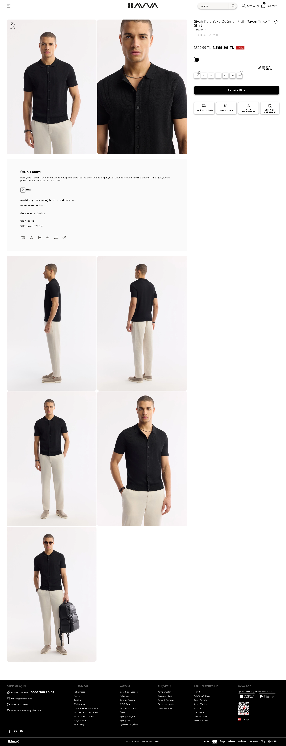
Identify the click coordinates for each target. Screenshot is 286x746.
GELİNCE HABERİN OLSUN (198, 72)
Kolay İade (124, 696)
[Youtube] (21, 731)
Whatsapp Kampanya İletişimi (26, 710)
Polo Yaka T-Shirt (201, 696)
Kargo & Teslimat (166, 700)
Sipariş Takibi (126, 720)
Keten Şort (198, 708)
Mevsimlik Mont (201, 720)
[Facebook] (10, 731)
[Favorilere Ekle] (276, 22)
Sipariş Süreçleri (127, 716)
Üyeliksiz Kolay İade (129, 724)
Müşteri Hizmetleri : (32, 692)
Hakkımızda (79, 692)
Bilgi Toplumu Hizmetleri (86, 712)
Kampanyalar (164, 692)
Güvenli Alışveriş (165, 704)
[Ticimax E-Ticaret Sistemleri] (13, 742)
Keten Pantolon (200, 700)
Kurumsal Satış (165, 696)
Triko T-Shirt (199, 712)
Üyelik (122, 712)
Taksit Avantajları (166, 708)
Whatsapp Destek (19, 704)
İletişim (77, 700)
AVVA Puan (125, 704)
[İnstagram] (15, 731)
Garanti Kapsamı (128, 700)
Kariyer (77, 696)
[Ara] (233, 6)
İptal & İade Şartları (129, 692)
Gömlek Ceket (200, 716)
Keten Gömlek (200, 704)
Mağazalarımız (81, 720)
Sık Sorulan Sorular (129, 708)
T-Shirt (196, 692)
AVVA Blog (79, 724)
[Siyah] (196, 59)
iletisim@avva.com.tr (21, 699)
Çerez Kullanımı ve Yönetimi (87, 708)
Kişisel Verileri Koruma (84, 716)
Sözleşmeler (79, 704)
